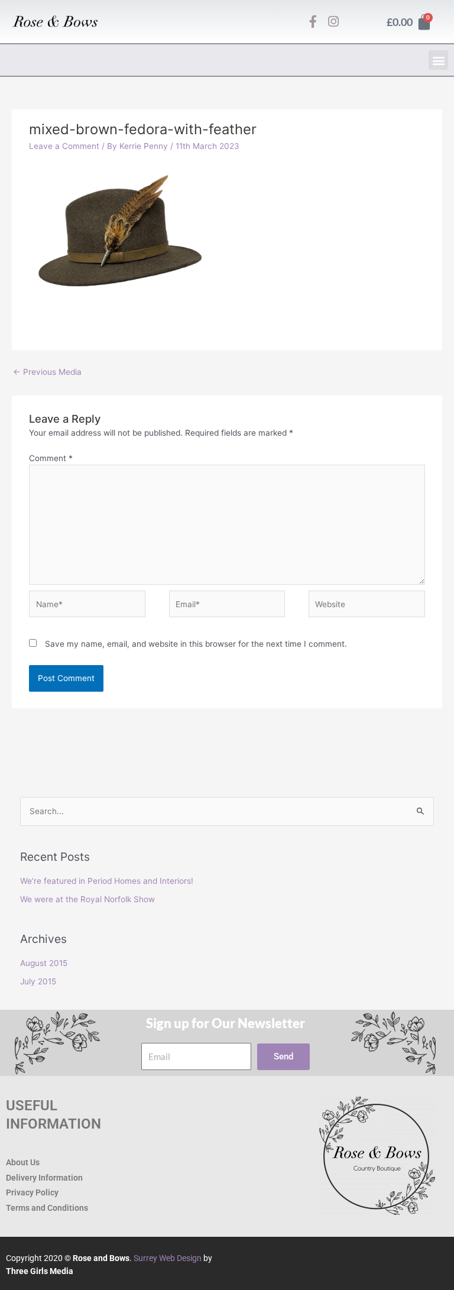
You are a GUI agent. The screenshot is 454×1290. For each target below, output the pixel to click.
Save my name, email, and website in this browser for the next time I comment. (196, 644)
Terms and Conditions (47, 1208)
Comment (51, 458)
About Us (23, 1162)
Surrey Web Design (168, 1258)
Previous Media (47, 372)
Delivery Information (44, 1177)
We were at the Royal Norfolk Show (87, 899)
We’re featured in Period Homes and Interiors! (106, 881)
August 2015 (43, 963)
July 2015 (38, 981)
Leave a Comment (64, 146)
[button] (438, 60)
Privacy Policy (32, 1192)
